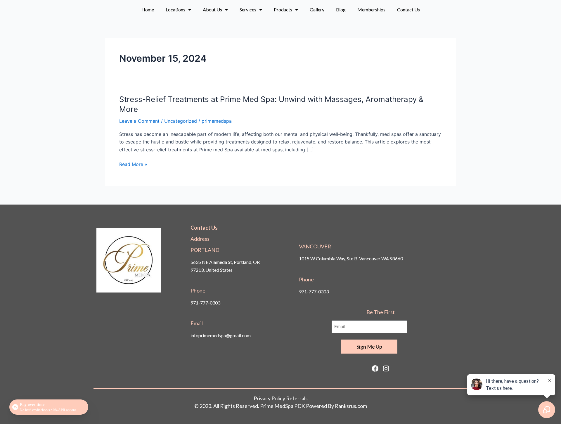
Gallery (317, 9)
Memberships (371, 9)
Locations (175, 9)
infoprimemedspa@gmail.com (221, 335)
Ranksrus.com (351, 406)
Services (248, 9)
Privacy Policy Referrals (281, 398)
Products (283, 9)
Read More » (133, 164)
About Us (212, 9)
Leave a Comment (139, 121)
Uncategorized (180, 121)
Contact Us (408, 9)
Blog (341, 9)
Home (147, 9)
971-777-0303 (205, 302)
